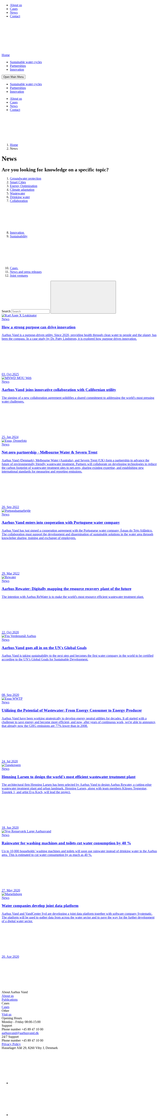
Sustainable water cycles (26, 62)
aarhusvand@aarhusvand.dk (20, 1033)
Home (14, 145)
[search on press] (83, 297)
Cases (14, 9)
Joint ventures (19, 275)
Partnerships (18, 66)
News (14, 12)
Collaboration (19, 201)
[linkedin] (41, 1083)
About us (16, 5)
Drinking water (20, 197)
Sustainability (19, 236)
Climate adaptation (22, 189)
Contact (15, 16)
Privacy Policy (11, 1044)
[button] (13, 77)
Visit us (6, 1014)
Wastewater (17, 193)
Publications (10, 999)
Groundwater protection (25, 178)
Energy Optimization (23, 186)
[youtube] (41, 1114)
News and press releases (26, 272)
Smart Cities (18, 182)
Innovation (17, 69)
